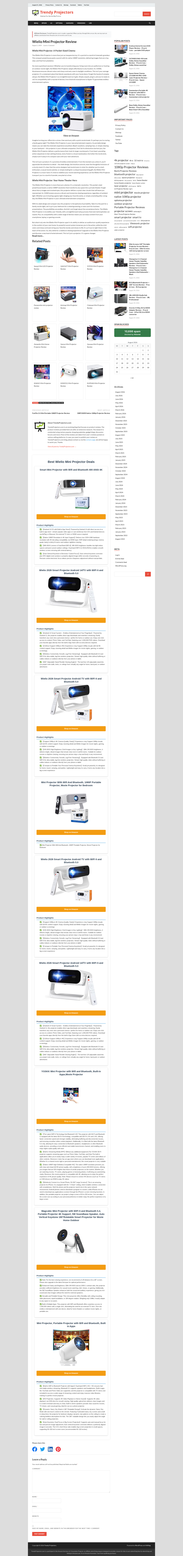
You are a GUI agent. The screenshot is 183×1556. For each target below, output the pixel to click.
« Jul (132, 378)
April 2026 (119, 406)
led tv (139, 186)
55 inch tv (146, 161)
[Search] (148, 574)
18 (122, 363)
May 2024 (119, 489)
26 (127, 367)
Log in (117, 555)
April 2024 (119, 492)
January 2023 (120, 532)
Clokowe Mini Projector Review (95, 306)
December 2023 (121, 507)
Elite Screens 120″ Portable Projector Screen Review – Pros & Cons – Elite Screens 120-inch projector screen (139, 247)
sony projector (118, 220)
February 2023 (120, 528)
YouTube (86, 5)
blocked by (135, 333)
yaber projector (119, 230)
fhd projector (139, 177)
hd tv (134, 180)
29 (143, 367)
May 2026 (119, 403)
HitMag (148, 1545)
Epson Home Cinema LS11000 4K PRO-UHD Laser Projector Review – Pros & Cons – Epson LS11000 (138, 77)
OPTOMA (59, 23)
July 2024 (118, 482)
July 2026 (118, 396)
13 (132, 359)
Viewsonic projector (140, 223)
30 (148, 367)
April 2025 (119, 449)
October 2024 (120, 471)
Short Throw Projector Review (124, 214)
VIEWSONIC (81, 23)
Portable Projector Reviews (129, 207)
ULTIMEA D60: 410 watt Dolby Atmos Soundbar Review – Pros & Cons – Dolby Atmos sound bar (138, 61)
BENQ (36, 23)
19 (127, 363)
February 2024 (120, 499)
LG (51, 23)
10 (117, 359)
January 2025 (120, 460)
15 (143, 359)
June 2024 (119, 485)
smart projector (123, 217)
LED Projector (132, 186)
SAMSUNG (69, 23)
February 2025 (120, 456)
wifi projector (135, 226)
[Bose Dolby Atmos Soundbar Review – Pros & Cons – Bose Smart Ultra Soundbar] (121, 105)
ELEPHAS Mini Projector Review (96, 384)
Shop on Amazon (71, 517)
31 (117, 372)
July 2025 (118, 439)
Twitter (80, 5)
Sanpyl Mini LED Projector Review (43, 267)
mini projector (44, 403)
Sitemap (66, 5)
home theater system (138, 183)
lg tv (130, 189)
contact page (90, 440)
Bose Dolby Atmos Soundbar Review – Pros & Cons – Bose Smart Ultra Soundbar (139, 107)
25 (122, 367)
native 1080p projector (127, 196)
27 (132, 367)
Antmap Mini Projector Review (68, 306)
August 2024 (120, 478)
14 (138, 359)
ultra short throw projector (121, 224)
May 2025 (119, 446)
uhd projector (145, 220)
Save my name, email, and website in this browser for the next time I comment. (66, 1528)
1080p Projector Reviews (131, 167)
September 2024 (121, 474)
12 (127, 359)
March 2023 (119, 525)
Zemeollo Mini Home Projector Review (41, 345)
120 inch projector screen (122, 163)
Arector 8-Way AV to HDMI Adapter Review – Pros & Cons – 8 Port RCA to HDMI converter (139, 311)
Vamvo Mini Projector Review (68, 345)
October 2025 (120, 428)
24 (117, 367)
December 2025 (121, 421)
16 (148, 359)
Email (35, 1506)
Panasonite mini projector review (43, 306)
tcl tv (138, 220)
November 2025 (121, 424)
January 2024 (120, 503)
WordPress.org (120, 566)
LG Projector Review (121, 189)
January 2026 (120, 417)
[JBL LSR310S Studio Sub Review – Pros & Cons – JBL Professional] (121, 295)
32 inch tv (138, 160)
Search (146, 14)
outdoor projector (123, 203)
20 (132, 363)
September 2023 (121, 514)
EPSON (44, 23)
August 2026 (120, 392)
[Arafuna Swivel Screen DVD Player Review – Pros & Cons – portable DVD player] (121, 46)
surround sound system (129, 220)
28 (138, 367)
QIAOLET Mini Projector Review (69, 267)
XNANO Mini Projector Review (42, 384)
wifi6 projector (123, 227)
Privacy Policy (49, 5)
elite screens (117, 177)
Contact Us (58, 5)
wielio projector (57, 403)
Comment (36, 1469)
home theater (142, 180)
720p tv (133, 163)
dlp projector (140, 174)
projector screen (123, 211)
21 (138, 363)
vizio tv (116, 227)
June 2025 (119, 442)
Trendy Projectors (56, 12)
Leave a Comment (48, 45)
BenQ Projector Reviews (125, 171)
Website (35, 1516)
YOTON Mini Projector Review (95, 267)
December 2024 (121, 464)
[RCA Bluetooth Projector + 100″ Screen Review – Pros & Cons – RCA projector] (121, 283)
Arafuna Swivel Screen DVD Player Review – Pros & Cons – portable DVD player (139, 48)
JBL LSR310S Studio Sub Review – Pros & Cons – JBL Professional (139, 297)
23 (148, 363)
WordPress (138, 1545)
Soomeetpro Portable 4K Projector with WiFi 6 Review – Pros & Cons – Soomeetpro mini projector (139, 93)
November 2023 (121, 510)
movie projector (142, 192)
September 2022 (121, 535)
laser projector (121, 186)
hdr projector (128, 180)
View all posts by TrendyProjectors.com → (62, 446)
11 (122, 359)
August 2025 (120, 435)
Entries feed (119, 559)
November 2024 (121, 467)
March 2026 (119, 410)
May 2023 (119, 517)
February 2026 (120, 413)
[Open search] (149, 23)
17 (117, 363)
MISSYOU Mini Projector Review (69, 384)
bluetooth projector (124, 174)
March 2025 (119, 453)
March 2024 (119, 496)
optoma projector (123, 200)
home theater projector (122, 183)
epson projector (128, 177)
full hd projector (119, 180)
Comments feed (121, 562)
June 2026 (119, 399)
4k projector (121, 160)
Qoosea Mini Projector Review (95, 345)
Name (35, 1497)
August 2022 (120, 539)
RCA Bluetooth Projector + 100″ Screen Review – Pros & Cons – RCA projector (139, 284)
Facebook (73, 5)
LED (90, 23)
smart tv (136, 217)
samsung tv (137, 211)
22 (143, 363)
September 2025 (121, 431)
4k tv (131, 160)
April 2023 (119, 521)
